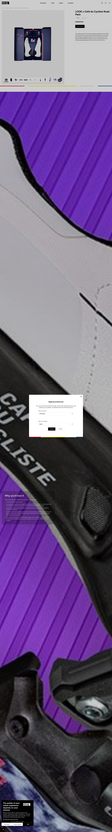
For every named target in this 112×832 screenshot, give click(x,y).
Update (51, 429)
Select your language (42, 421)
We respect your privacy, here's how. (10, 819)
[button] (3, 829)
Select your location (42, 410)
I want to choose (17, 824)
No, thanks (6, 824)
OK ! (28, 824)
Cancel (60, 429)
